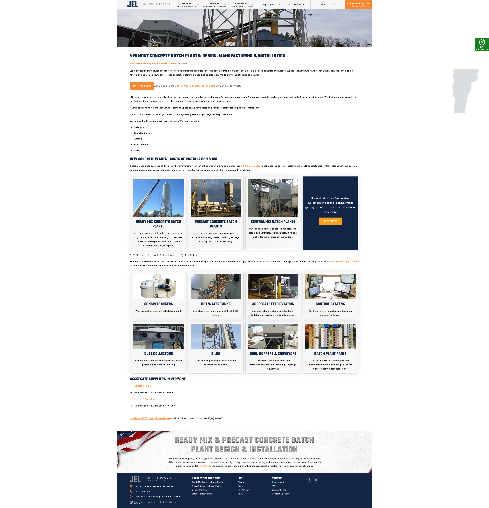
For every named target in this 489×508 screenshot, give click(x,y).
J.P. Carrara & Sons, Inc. (142, 399)
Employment (278, 482)
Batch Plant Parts (330, 354)
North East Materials (140, 385)
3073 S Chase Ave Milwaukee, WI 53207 (156, 486)
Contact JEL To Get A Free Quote (150, 418)
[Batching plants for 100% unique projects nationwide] (158, 479)
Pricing (241, 482)
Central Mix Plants (200, 489)
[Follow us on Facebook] (309, 482)
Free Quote (330, 221)
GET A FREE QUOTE (141, 86)
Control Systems (330, 304)
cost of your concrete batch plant (195, 85)
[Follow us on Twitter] (316, 482)
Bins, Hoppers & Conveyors (273, 354)
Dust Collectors (158, 354)
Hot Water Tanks (216, 304)
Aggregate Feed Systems (273, 304)
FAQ (274, 486)
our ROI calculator (250, 165)
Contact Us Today (280, 493)
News (240, 493)
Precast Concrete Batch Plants (206, 486)
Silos (215, 354)
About (240, 486)
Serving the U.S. (279, 489)
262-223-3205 (206, 466)
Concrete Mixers (158, 304)
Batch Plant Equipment (202, 493)
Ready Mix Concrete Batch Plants (207, 482)
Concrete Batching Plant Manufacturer (152, 63)
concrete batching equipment (343, 261)
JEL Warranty (244, 489)
